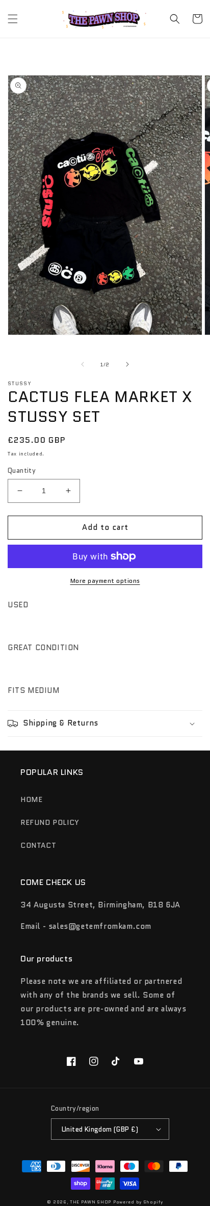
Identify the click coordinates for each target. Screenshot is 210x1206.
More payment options (105, 580)
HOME (31, 799)
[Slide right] (127, 364)
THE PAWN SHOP (90, 1202)
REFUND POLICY (50, 822)
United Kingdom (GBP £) (100, 1129)
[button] (13, 19)
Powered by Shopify (138, 1202)
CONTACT (38, 845)
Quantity (22, 470)
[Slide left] (82, 364)
